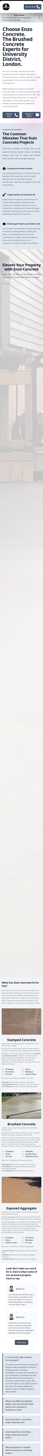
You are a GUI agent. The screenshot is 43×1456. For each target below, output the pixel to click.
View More (21, 1342)
